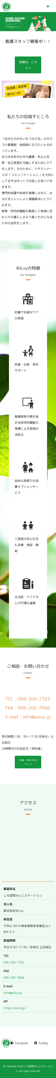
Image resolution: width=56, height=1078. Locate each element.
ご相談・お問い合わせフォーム (28, 762)
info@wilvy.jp (12, 993)
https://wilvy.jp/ (14, 1008)
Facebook (21, 1043)
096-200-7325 (13, 962)
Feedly (43, 1043)
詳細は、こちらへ (28, 65)
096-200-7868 (13, 977)
